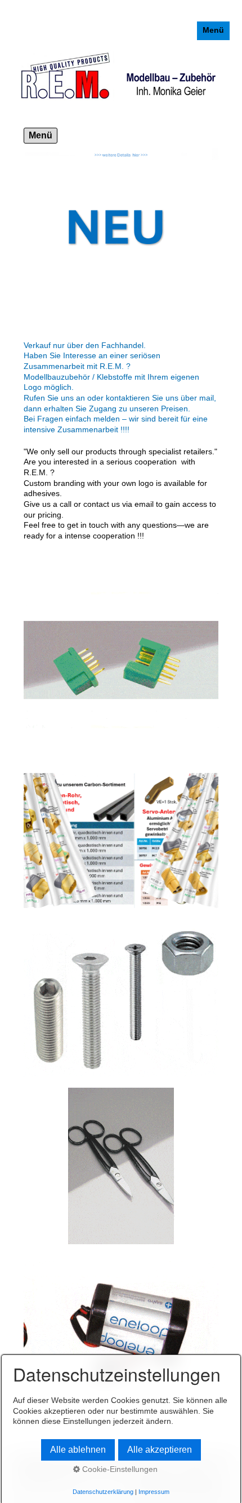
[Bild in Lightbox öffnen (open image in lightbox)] (121, 1166)
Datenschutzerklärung (103, 1491)
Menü (213, 30)
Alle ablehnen (78, 1449)
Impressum (153, 1491)
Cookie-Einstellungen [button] (119, 1469)
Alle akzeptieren (159, 1449)
